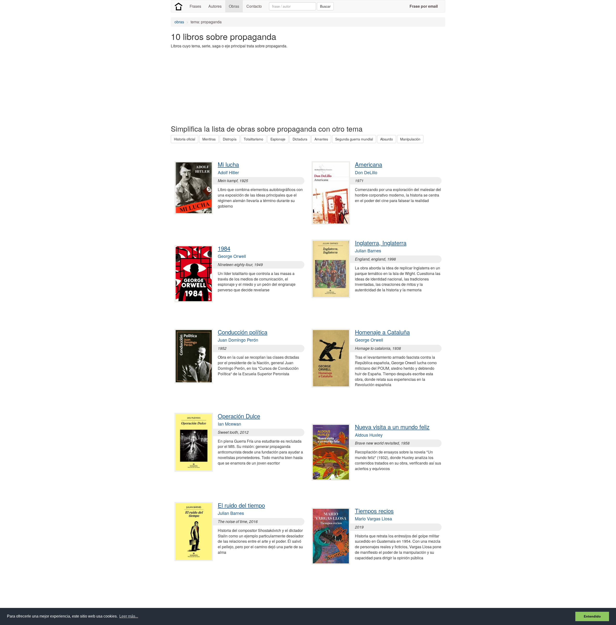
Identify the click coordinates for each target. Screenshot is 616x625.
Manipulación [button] (410, 139)
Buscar (325, 6)
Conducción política (242, 332)
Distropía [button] (230, 139)
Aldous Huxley (369, 435)
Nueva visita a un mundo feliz (392, 426)
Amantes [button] (321, 139)
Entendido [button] (592, 616)
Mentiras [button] (209, 139)
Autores (215, 6)
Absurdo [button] (386, 139)
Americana (368, 164)
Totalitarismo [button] (253, 139)
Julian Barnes (231, 513)
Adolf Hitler (228, 172)
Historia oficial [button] (184, 139)
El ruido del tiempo (241, 505)
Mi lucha (228, 164)
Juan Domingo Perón (238, 340)
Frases (195, 6)
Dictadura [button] (300, 139)
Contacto (254, 6)
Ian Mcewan (229, 424)
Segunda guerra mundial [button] (354, 139)
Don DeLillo (366, 172)
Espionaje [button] (277, 139)
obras (179, 22)
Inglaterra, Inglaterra (380, 242)
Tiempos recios (374, 510)
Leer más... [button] (128, 616)
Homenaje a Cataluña (382, 332)
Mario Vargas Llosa (373, 518)
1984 (224, 248)
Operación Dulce (239, 416)
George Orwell (232, 256)
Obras (234, 6)
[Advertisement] (258, 86)
